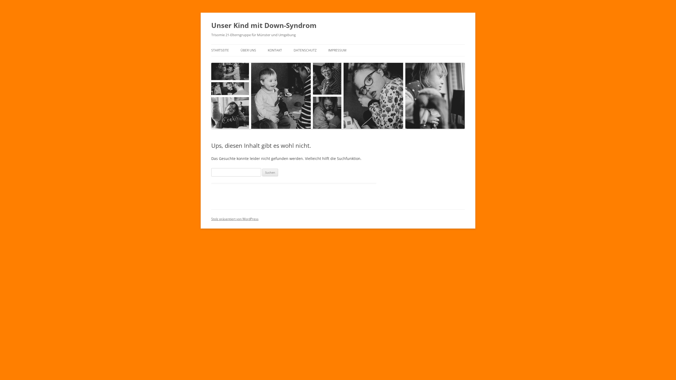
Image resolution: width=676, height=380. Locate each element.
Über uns (248, 50)
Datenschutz (305, 50)
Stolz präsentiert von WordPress (235, 219)
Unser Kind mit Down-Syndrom (264, 25)
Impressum (337, 50)
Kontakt (275, 50)
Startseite (220, 50)
